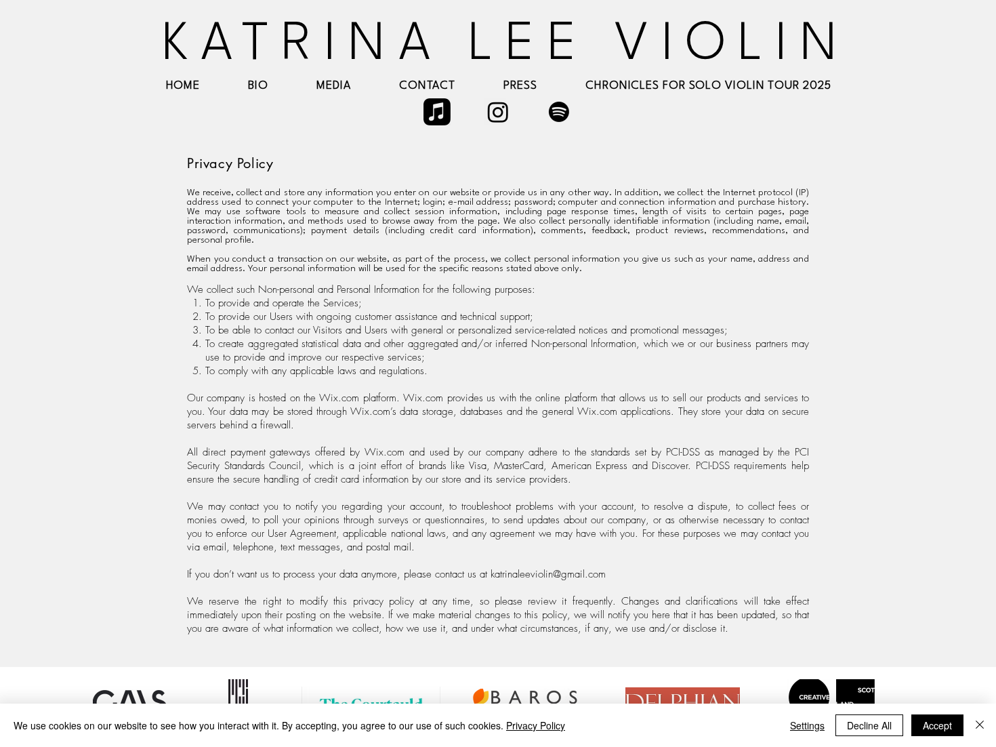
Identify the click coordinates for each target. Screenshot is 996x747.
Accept (937, 725)
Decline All (869, 725)
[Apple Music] (437, 111)
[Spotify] (559, 111)
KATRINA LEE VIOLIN (506, 45)
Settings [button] (807, 725)
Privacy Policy (535, 725)
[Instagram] (498, 111)
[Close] (980, 725)
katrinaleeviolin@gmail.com (548, 574)
